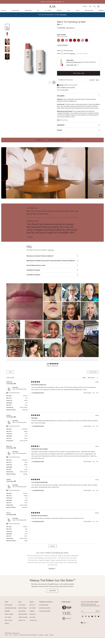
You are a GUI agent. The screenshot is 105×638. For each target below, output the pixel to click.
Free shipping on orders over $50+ (67, 87)
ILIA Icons (32, 617)
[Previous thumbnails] (7, 22)
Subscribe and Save (10, 608)
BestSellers (8, 605)
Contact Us (22, 620)
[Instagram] (82, 616)
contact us (51, 250)
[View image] (7, 27)
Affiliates (32, 614)
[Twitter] (98, 616)
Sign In (85, 6)
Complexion (28, 10)
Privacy (6, 635)
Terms (10, 635)
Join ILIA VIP (92, 80)
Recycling (32, 608)
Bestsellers (15, 10)
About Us (32, 605)
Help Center (22, 611)
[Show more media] (52, 359)
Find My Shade (89, 10)
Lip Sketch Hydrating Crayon (73, 62)
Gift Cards (8, 617)
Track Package (23, 614)
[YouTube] (92, 616)
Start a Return (23, 617)
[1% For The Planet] (66, 607)
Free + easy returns (63, 90)
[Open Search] (94, 6)
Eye (38, 10)
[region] (34, 50)
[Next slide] (54, 82)
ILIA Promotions (43, 605)
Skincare (59, 10)
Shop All (3, 10)
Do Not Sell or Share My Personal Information (28, 635)
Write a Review (94, 372)
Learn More (52, 590)
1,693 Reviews (70, 28)
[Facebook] (85, 616)
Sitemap (46, 635)
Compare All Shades (62, 45)
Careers (32, 611)
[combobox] (73, 53)
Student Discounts (44, 608)
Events (7, 623)
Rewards (101, 10)
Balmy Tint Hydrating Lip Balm (71, 22)
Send (97, 611)
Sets (68, 10)
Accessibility (40, 635)
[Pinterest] (95, 616)
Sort (84, 377)
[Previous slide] (50, 82)
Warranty (51, 635)
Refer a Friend (9, 614)
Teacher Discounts (44, 611)
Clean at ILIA (33, 620)
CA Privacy (15, 635)
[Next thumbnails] (7, 62)
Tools (77, 10)
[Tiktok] (88, 616)
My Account (22, 605)
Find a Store (8, 620)
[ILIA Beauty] (52, 6)
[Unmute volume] (101, 195)
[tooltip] (37, 393)
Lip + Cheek (48, 10)
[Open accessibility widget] (66, 618)
